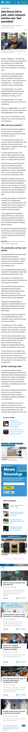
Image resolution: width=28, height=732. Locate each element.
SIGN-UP (8, 487)
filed (5, 172)
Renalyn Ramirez (7, 652)
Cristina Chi (6, 685)
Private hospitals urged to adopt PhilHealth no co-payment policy (14, 615)
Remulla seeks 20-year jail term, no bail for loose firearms (14, 712)
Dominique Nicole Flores (8, 25)
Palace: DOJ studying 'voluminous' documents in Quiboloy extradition (12, 647)
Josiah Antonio (7, 587)
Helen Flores (6, 619)
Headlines (5, 8)
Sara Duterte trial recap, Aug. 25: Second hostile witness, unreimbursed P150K (14, 680)
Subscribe (23, 2)
